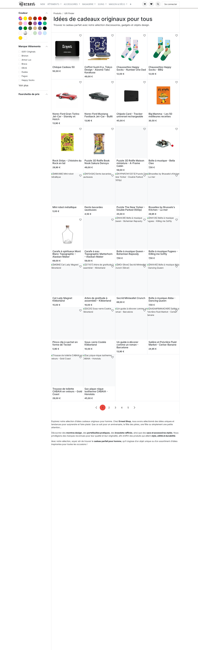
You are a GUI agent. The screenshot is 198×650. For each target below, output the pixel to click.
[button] (158, 4)
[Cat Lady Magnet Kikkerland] (67, 280)
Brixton (25, 55)
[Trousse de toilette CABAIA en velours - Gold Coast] (67, 370)
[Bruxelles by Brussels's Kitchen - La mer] (163, 189)
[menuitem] (42, 4)
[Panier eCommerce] (144, 4)
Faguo (25, 76)
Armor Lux (26, 60)
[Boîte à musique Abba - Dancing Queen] (163, 280)
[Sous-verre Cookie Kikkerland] (99, 324)
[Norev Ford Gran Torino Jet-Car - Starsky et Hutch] (67, 95)
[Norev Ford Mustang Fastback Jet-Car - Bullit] (99, 95)
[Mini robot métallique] (67, 189)
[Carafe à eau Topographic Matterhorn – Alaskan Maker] (99, 233)
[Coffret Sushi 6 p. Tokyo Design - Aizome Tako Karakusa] (99, 49)
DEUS (24, 68)
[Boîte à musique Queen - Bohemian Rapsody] (131, 233)
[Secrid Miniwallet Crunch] (131, 280)
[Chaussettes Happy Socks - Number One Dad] (131, 49)
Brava (24, 64)
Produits (57, 13)
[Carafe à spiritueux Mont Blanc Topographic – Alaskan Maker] (67, 233)
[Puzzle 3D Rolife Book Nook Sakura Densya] (99, 142)
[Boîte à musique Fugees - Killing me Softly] (163, 233)
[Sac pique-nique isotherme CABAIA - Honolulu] (99, 370)
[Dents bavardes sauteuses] (99, 189)
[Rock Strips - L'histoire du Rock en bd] (67, 142)
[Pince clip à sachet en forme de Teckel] (67, 324)
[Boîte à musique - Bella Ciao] (163, 142)
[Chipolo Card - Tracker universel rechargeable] (131, 95)
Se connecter (170, 4)
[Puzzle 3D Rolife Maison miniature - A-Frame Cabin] (131, 142)
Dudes (25, 72)
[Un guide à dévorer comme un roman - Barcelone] (131, 324)
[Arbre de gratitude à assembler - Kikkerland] (99, 280)
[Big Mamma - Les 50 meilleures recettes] (163, 95)
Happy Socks (28, 80)
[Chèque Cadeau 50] (67, 49)
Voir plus (23, 85)
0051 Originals (28, 51)
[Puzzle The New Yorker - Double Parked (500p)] (131, 189)
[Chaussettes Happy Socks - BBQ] (163, 49)
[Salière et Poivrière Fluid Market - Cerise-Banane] (163, 324)
